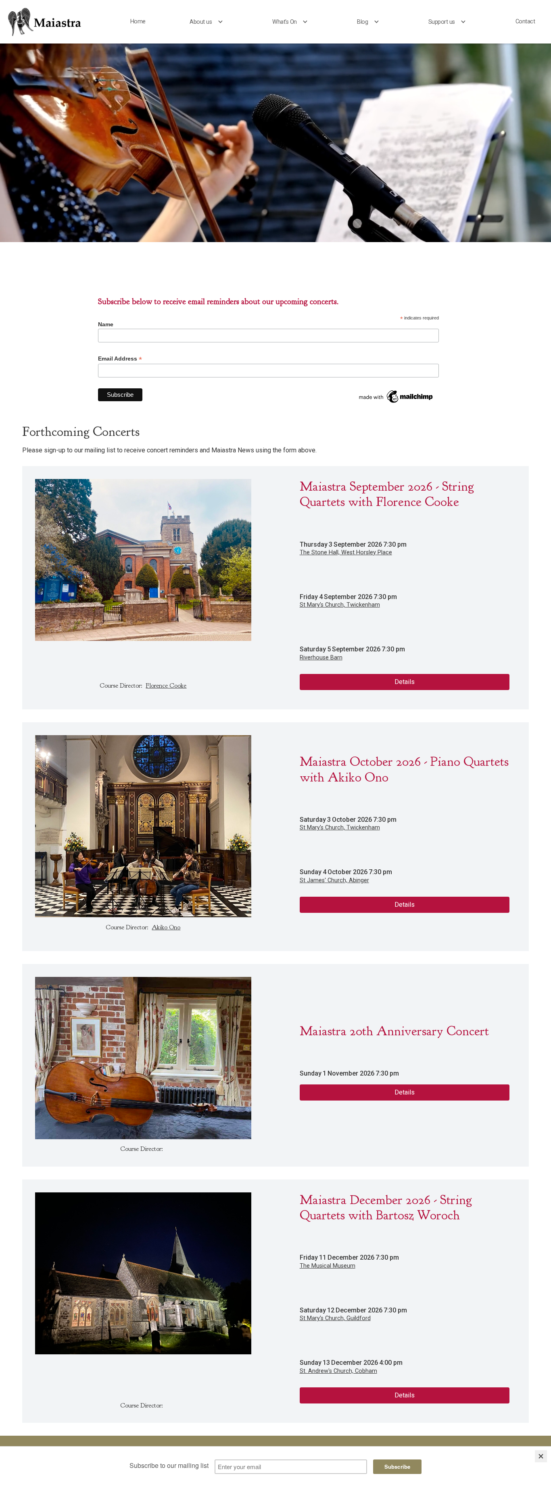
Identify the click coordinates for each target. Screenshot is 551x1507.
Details (404, 682)
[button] (208, 22)
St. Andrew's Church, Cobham (338, 1371)
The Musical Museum (327, 1265)
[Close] (541, 1456)
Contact (525, 21)
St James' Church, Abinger (334, 880)
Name (105, 324)
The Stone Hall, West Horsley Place (346, 552)
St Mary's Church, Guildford (335, 1318)
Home (138, 21)
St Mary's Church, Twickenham (340, 604)
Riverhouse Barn (321, 657)
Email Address (120, 359)
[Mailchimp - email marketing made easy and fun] (396, 396)
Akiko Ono (166, 927)
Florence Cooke (166, 686)
